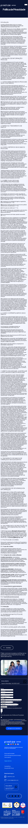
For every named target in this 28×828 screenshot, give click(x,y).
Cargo (2, 698)
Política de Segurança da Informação (12, 755)
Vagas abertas (8, 760)
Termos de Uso (7, 757)
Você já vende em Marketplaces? (9, 705)
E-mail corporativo (5, 696)
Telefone (3, 691)
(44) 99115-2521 (11, 776)
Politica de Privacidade (9, 753)
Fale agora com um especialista (14, 728)
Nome (2, 688)
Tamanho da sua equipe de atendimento (11, 701)
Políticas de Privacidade (15, 720)
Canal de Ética (7, 766)
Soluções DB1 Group (9, 768)
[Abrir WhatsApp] (25, 823)
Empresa (3, 693)
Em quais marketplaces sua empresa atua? (11, 708)
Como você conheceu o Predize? (9, 703)
